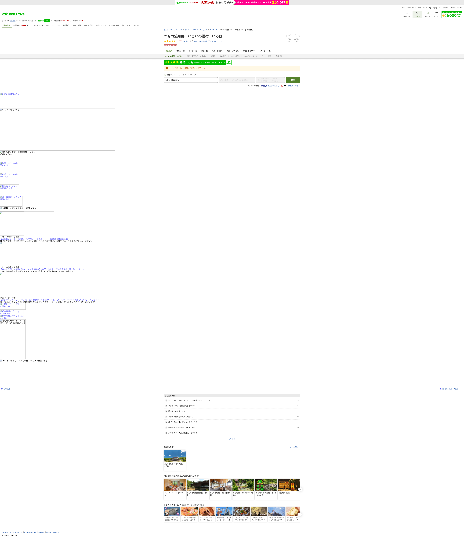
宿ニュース (180, 51)
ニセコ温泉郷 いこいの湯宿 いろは (193, 36)
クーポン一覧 (265, 51)
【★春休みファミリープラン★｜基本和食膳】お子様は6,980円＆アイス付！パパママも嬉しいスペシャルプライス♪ (50, 300)
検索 (293, 80)
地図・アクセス (233, 51)
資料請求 (56, 532)
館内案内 (223, 56)
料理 (213, 56)
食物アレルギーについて (253, 56)
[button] (184, 451)
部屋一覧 (204, 51)
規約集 (48, 532)
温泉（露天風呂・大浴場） (196, 56)
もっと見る (293, 447)
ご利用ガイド (411, 8)
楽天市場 (446, 8)
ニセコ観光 (235, 56)
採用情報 (41, 532)
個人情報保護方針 (16, 532)
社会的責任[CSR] (30, 532)
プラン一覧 (193, 51)
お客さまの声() (250, 51)
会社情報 (5, 532)
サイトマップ (422, 8)
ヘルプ (402, 8)
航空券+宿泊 (272, 86)
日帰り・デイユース (188, 75)
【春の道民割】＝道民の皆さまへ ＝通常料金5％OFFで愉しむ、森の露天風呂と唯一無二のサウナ (42, 269)
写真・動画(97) (217, 51)
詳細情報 (279, 56)
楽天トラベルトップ (170, 30)
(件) (185, 41)
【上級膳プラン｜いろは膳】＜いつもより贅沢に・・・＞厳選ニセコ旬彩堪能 (34, 239)
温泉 (269, 56)
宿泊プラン (171, 75)
